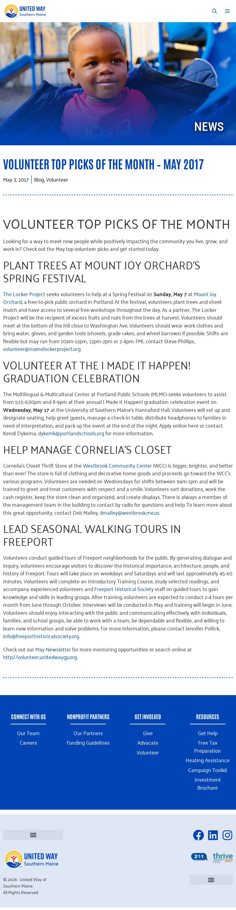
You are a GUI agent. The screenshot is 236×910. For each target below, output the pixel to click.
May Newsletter (53, 649)
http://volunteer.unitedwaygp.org (40, 657)
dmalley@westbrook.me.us (129, 512)
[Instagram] (227, 835)
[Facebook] (198, 835)
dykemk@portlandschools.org (71, 433)
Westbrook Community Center (117, 465)
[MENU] (228, 11)
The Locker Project (24, 294)
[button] (33, 835)
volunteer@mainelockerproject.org (42, 348)
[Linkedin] (212, 835)
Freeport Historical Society (124, 589)
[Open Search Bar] (214, 11)
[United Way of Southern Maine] (26, 11)
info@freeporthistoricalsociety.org (41, 636)
